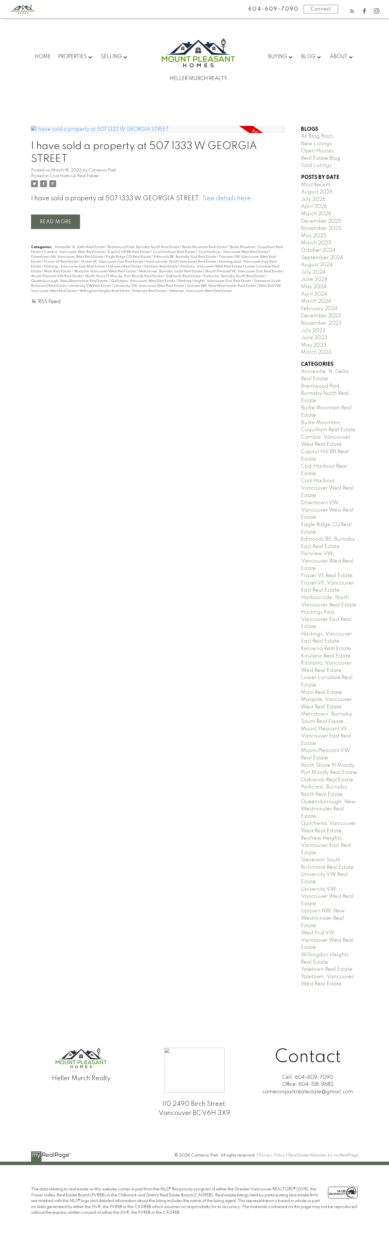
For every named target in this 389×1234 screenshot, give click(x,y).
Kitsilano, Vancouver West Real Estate (212, 266)
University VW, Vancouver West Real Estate (149, 286)
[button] (352, 11)
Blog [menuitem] (308, 56)
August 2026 (317, 192)
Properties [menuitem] (72, 56)
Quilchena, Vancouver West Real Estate (143, 281)
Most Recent (316, 184)
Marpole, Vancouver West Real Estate (105, 271)
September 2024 (322, 257)
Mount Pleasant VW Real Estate (57, 276)
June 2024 (314, 279)
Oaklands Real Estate (183, 276)
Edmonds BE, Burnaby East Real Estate (185, 257)
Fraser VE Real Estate (61, 261)
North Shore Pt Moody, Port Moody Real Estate (124, 276)
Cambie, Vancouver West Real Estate (74, 252)
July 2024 (313, 272)
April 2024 (314, 294)
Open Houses (317, 151)
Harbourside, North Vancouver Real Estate (181, 261)
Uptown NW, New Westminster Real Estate (222, 286)
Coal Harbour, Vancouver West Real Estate (233, 252)
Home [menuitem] (43, 56)
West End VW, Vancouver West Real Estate (327, 940)
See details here (226, 198)
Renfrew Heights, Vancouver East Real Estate (215, 281)
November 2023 (321, 323)
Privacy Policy (272, 1155)
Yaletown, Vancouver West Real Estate (200, 291)
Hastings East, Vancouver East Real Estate (326, 619)
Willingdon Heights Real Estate (104, 291)
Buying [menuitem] (277, 56)
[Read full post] (157, 133)
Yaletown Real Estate (149, 291)
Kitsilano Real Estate (161, 266)
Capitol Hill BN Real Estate (129, 252)
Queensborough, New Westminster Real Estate (69, 281)
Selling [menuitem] (111, 56)
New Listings (316, 143)
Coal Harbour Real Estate (74, 176)
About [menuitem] (338, 56)
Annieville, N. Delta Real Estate (80, 247)
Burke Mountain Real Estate (205, 247)
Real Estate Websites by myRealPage (323, 1155)
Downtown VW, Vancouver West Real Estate (67, 257)
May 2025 (314, 235)
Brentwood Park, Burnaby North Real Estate (144, 247)
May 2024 (313, 286)
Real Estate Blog (320, 158)
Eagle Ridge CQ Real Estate (128, 257)
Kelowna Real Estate (125, 266)
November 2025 (321, 228)
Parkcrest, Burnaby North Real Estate (234, 276)
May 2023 (313, 345)
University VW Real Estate (90, 286)
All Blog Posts (317, 136)
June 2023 (314, 337)
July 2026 (313, 199)
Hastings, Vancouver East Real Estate (75, 266)
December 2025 (321, 221)
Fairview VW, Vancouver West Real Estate (327, 561)
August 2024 (317, 264)
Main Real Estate (58, 271)
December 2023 (321, 315)
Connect (321, 9)
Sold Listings (316, 165)
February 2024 (319, 308)
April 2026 (314, 206)
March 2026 (316, 213)
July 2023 (313, 330)
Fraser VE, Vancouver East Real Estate (112, 261)
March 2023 (316, 352)
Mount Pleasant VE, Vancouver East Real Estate (244, 271)
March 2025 (316, 243)
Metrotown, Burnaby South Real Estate (171, 271)
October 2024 (318, 250)
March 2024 (316, 301)
